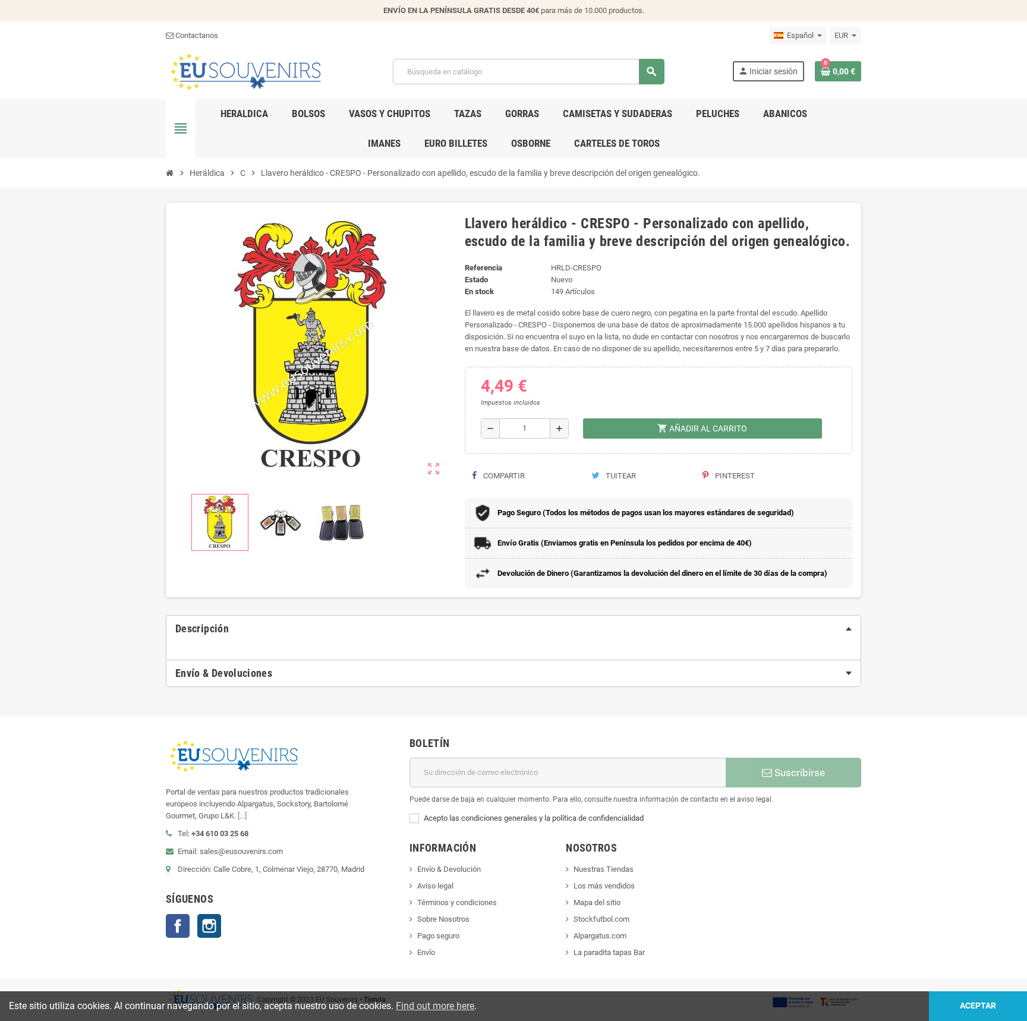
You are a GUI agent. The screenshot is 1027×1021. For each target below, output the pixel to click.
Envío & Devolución (449, 869)
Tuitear (620, 475)
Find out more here (435, 1005)
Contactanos (196, 35)
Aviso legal (435, 885)
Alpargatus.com (600, 935)
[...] (242, 815)
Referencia (483, 267)
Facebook (178, 926)
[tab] (513, 629)
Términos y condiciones (457, 902)
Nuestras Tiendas (604, 869)
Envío (426, 952)
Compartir (503, 475)
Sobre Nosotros (443, 919)
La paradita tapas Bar (609, 952)
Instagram (209, 926)
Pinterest (734, 475)
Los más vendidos (604, 885)
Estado (476, 279)
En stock (479, 291)
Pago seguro (438, 935)
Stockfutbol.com (601, 919)
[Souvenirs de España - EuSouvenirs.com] (245, 71)
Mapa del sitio (597, 902)
